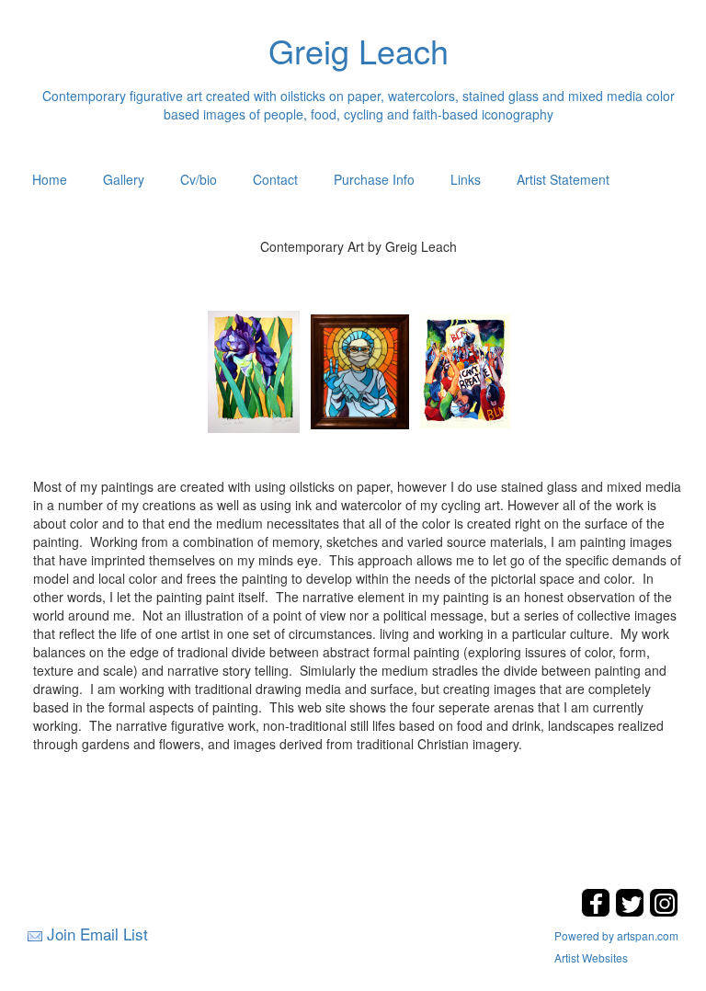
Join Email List (97, 933)
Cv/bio (198, 179)
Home (49, 179)
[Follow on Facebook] (598, 911)
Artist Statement (563, 179)
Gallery (123, 179)
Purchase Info (374, 179)
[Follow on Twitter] (632, 911)
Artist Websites (591, 957)
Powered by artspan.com (616, 935)
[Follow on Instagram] (663, 911)
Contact (275, 179)
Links (465, 179)
